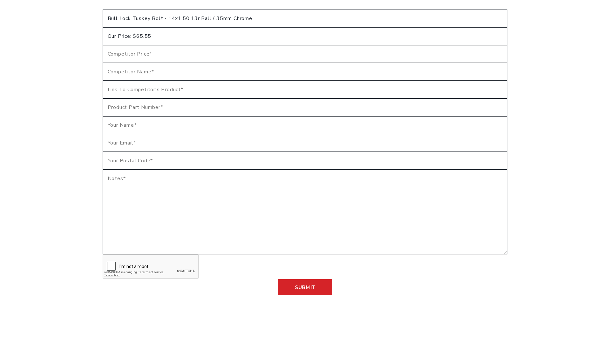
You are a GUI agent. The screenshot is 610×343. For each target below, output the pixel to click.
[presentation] (151, 266)
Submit (305, 287)
